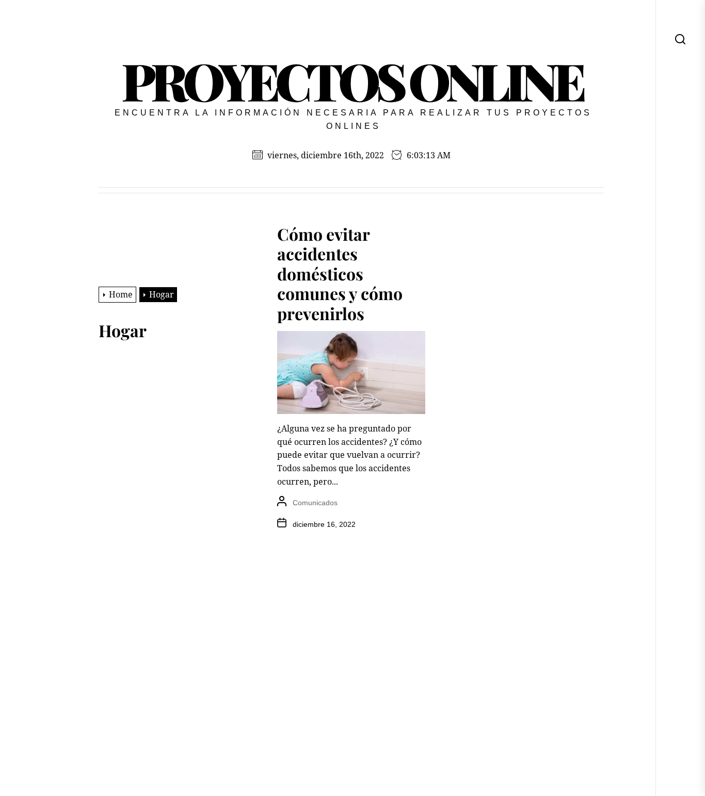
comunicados (315, 503)
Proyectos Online (351, 80)
